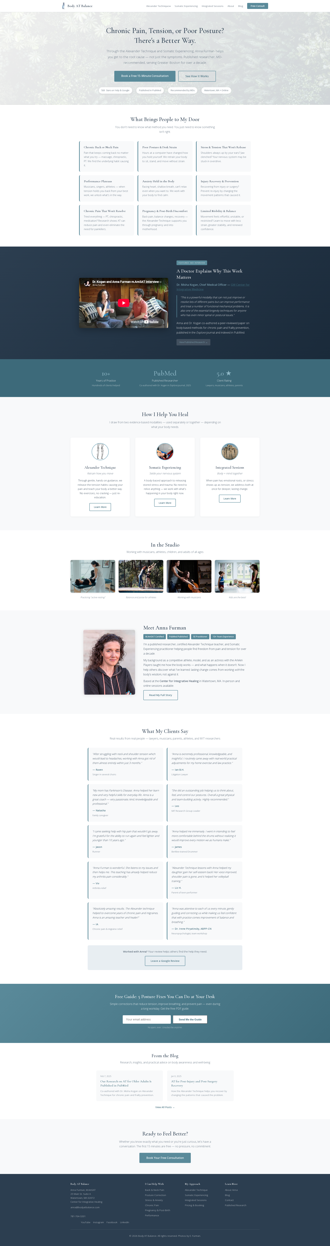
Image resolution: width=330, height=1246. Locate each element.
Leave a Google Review (165, 960)
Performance (152, 1215)
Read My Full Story (160, 695)
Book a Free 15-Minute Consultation (145, 76)
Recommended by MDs (183, 90)
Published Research (235, 1205)
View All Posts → (165, 1107)
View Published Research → (193, 342)
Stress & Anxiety (154, 1200)
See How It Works (197, 76)
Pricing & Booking (194, 1205)
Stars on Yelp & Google (115, 90)
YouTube (85, 1222)
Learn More (100, 507)
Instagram (98, 1222)
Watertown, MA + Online (216, 90)
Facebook (112, 1222)
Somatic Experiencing (186, 6)
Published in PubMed (150, 90)
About (231, 6)
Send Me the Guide (190, 1019)
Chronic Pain (152, 1205)
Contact (229, 1200)
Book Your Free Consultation (165, 1158)
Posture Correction (155, 1195)
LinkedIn (124, 1222)
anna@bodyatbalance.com (85, 1207)
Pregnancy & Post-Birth (157, 1210)
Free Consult (258, 6)
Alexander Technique (157, 6)
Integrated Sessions (212, 6)
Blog (240, 6)
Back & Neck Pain (154, 1189)
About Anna (231, 1189)
